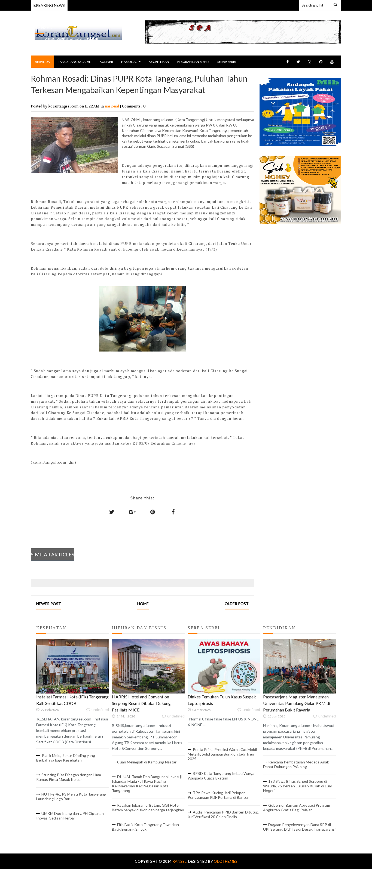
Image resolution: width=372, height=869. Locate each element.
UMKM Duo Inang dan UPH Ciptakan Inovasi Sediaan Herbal (70, 815)
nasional (112, 106)
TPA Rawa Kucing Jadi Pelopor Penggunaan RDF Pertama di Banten (218, 795)
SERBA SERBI (226, 62)
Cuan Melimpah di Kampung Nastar (146, 762)
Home (143, 603)
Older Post (237, 603)
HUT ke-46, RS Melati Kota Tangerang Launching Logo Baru (71, 796)
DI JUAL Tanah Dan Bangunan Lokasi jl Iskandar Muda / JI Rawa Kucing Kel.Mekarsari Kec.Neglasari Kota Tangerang (147, 783)
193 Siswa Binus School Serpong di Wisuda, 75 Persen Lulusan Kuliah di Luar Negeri (297, 786)
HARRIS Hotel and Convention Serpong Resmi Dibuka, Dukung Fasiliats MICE (141, 703)
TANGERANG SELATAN (75, 62)
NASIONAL (129, 62)
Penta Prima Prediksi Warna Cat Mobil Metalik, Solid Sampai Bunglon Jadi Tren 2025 (222, 754)
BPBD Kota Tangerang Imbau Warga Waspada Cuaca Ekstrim (221, 775)
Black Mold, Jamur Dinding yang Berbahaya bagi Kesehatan (65, 757)
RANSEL (43, 27)
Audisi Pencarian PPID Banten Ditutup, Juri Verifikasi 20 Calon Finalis (223, 814)
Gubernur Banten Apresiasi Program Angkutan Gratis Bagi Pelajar (296, 807)
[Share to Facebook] (173, 511)
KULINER (106, 62)
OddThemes (225, 861)
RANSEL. (180, 861)
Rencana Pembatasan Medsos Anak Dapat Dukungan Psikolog (296, 764)
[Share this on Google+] (132, 511)
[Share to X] (112, 511)
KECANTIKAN (159, 62)
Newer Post (48, 603)
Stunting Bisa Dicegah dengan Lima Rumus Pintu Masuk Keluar (68, 777)
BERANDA (42, 62)
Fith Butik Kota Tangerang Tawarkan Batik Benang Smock (145, 826)
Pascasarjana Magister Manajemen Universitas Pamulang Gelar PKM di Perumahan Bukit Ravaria (296, 703)
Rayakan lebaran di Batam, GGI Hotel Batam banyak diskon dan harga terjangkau (148, 807)
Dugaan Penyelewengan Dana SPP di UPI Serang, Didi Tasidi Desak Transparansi (299, 826)
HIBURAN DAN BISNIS (193, 62)
